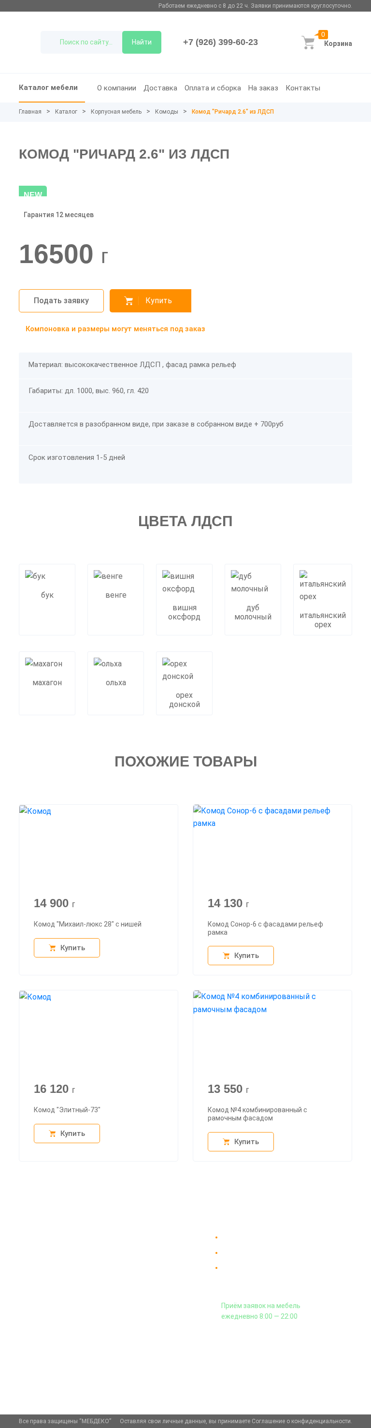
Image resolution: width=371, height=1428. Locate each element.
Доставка (160, 88)
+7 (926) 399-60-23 (220, 42)
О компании (116, 88)
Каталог (66, 111)
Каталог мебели (48, 87)
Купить (158, 300)
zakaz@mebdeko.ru (55, 1348)
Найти (142, 42)
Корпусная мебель (116, 111)
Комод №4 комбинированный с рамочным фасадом (257, 1114)
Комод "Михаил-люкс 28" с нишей (88, 924)
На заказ (263, 88)
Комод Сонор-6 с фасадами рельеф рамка (265, 928)
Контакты (302, 88)
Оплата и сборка (213, 88)
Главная (30, 111)
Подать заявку (61, 300)
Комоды (166, 111)
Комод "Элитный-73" (67, 1110)
